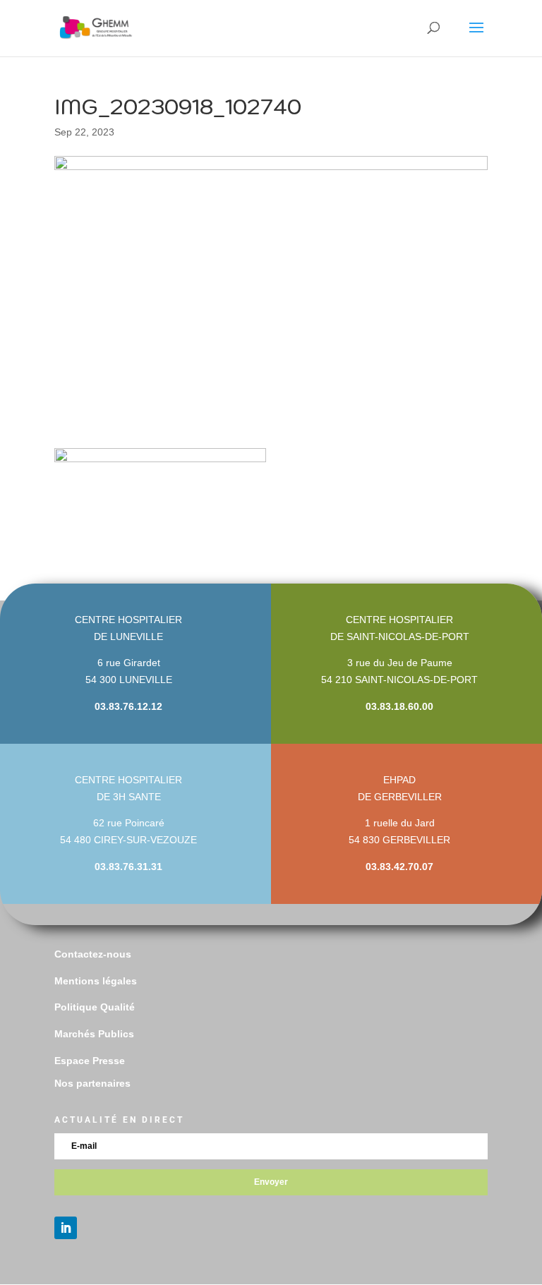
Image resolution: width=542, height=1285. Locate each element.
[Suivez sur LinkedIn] (65, 1228)
